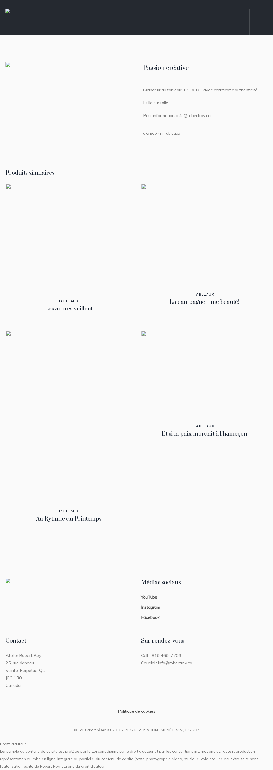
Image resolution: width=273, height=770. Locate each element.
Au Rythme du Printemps (69, 518)
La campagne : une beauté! (204, 302)
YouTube (149, 597)
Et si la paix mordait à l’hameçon (204, 433)
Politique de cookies (136, 711)
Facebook (150, 617)
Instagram (150, 607)
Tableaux (172, 133)
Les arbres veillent (69, 308)
